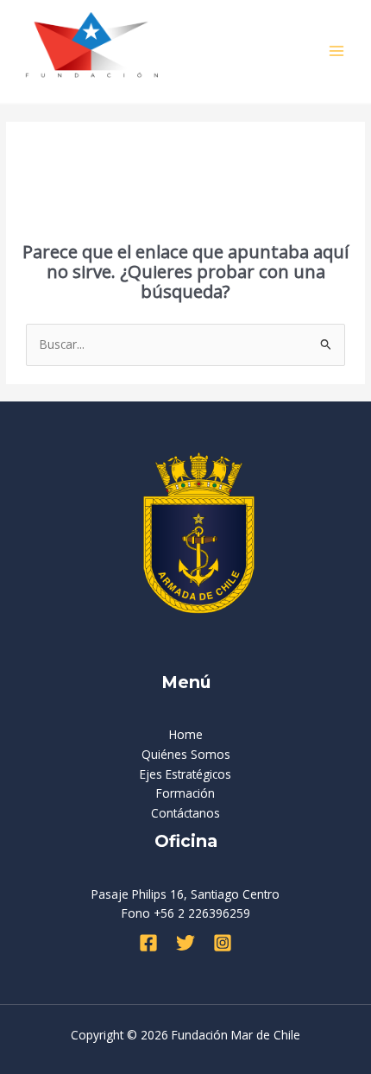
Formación (185, 793)
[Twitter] (185, 942)
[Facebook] (148, 942)
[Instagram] (222, 942)
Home (186, 734)
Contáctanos (185, 813)
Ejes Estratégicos (185, 774)
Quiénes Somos (185, 754)
